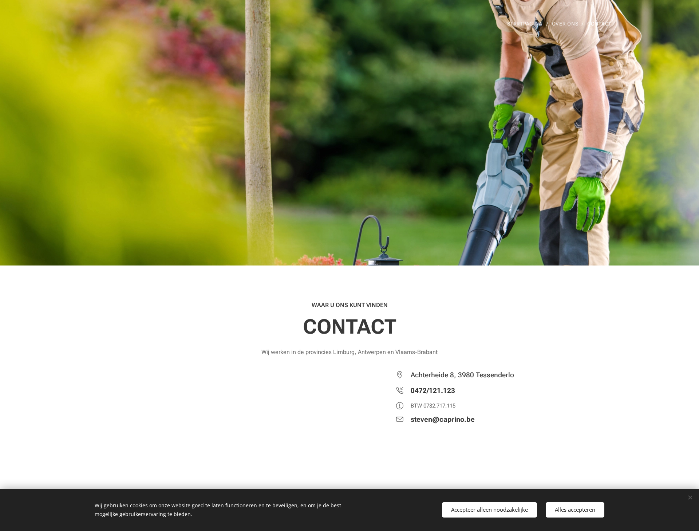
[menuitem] (526, 24)
